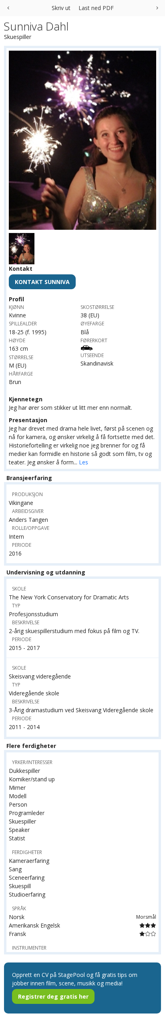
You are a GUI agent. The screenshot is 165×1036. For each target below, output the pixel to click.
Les (83, 462)
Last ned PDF (96, 8)
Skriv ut (61, 8)
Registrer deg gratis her (53, 996)
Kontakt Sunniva (42, 282)
